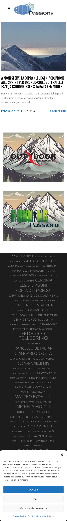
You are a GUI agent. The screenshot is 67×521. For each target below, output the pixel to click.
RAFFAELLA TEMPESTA (33, 446)
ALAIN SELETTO (17, 261)
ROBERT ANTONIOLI (33, 450)
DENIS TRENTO (51, 315)
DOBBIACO (15, 324)
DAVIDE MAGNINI (19, 314)
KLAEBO (32, 373)
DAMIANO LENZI (40, 310)
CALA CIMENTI (41, 275)
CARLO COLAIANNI (24, 280)
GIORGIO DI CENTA (22, 358)
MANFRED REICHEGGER (38, 382)
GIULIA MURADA (46, 358)
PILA (50, 436)
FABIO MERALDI (46, 329)
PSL (32, 440)
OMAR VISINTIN (40, 426)
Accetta (33, 489)
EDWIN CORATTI (30, 324)
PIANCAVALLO (20, 436)
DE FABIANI (36, 315)
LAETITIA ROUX (47, 373)
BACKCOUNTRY (38, 270)
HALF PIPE (41, 368)
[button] (62, 454)
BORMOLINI (15, 275)
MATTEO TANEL (21, 402)
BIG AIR (51, 270)
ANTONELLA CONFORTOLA (33, 266)
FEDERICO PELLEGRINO (33, 335)
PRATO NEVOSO (20, 441)
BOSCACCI (28, 275)
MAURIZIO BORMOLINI (40, 402)
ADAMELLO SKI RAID (44, 256)
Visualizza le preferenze (33, 508)
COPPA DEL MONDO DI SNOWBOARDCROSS (33, 300)
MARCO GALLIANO (42, 387)
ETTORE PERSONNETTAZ (25, 329)
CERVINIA (43, 280)
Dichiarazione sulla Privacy (41, 516)
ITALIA (50, 368)
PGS (51, 431)
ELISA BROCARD (49, 324)
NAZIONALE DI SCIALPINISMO (42, 421)
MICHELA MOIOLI (33, 406)
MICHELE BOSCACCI (33, 412)
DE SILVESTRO (45, 319)
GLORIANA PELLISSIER (33, 363)
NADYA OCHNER (16, 421)
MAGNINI (19, 382)
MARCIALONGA (23, 387)
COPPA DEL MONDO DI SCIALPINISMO (33, 295)
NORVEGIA (20, 426)
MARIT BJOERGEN (33, 391)
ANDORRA (13, 266)
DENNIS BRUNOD (25, 319)
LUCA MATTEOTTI (18, 378)
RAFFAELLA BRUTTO (45, 441)
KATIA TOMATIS (18, 373)
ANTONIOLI (52, 266)
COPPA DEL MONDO (33, 290)
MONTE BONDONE (19, 417)
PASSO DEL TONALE (22, 431)
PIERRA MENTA (37, 436)
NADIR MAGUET (48, 417)
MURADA (34, 417)
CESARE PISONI (33, 285)
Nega (34, 499)
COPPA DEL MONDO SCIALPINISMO (33, 305)
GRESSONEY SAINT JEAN (24, 368)
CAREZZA (53, 275)
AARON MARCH (22, 256)
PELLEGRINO (40, 431)
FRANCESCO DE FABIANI (33, 348)
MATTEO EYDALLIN (33, 396)
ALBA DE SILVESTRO (41, 261)
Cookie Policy (19, 516)
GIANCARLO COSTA (33, 353)
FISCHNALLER (33, 343)
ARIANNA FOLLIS (20, 270)
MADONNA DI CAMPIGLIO (42, 377)
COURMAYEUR (20, 310)
